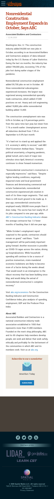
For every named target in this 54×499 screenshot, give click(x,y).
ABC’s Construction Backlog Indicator (23, 217)
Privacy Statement (27, 490)
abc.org (34, 349)
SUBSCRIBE (27, 383)
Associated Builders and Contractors (23, 34)
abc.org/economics (20, 292)
